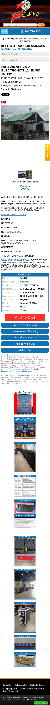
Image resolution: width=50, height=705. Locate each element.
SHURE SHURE (25, 537)
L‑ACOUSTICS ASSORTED (25, 476)
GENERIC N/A (25, 603)
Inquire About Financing (25, 331)
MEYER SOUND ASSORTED (25, 515)
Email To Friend (9, 54)
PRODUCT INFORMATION (13, 215)
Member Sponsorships (25, 392)
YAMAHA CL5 (25, 653)
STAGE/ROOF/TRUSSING (16, 48)
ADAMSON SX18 (25, 501)
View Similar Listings (25, 337)
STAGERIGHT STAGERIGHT (25, 570)
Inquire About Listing (25, 325)
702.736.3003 (33, 31)
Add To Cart (25, 317)
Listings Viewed (9, 60)
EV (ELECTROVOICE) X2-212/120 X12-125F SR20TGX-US (25, 420)
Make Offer (25, 350)
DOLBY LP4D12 (25, 636)
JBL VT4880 (25, 443)
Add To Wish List (25, 343)
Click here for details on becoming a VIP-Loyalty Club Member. (21, 370)
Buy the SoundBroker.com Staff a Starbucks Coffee (23, 685)
